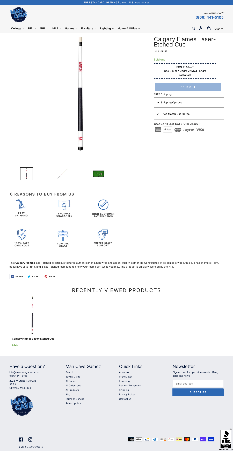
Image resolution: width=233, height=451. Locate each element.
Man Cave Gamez (35, 447)
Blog (67, 394)
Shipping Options (171, 102)
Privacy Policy (127, 394)
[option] (25, 174)
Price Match (125, 376)
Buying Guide (72, 376)
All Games (70, 381)
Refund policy (73, 403)
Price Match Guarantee (175, 114)
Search (69, 372)
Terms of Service (74, 398)
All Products (72, 389)
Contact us (125, 398)
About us (124, 372)
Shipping (124, 389)
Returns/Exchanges (130, 385)
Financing (124, 381)
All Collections (73, 385)
